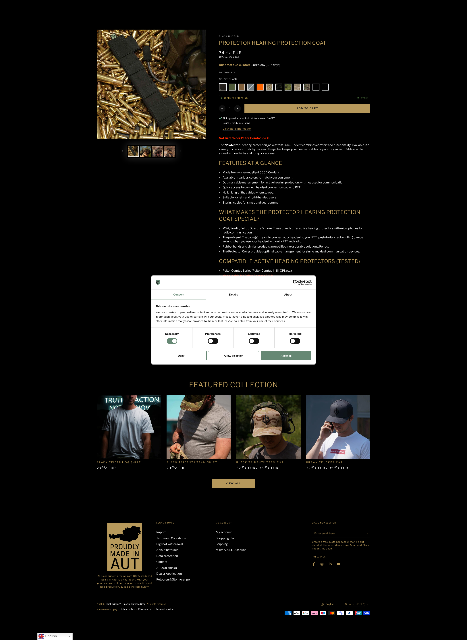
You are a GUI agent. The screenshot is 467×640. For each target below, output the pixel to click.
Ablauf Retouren (167, 550)
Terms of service (164, 609)
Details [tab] (233, 294)
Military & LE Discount (231, 550)
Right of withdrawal (169, 544)
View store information (237, 128)
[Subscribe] (368, 533)
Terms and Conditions (171, 538)
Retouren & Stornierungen (173, 579)
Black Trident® (229, 36)
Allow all (286, 355)
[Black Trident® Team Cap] (268, 427)
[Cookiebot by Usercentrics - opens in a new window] (296, 282)
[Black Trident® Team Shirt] (199, 427)
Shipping (222, 544)
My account (224, 532)
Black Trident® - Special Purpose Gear (126, 604)
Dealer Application (169, 573)
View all (233, 483)
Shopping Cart (225, 538)
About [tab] (288, 294)
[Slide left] (123, 151)
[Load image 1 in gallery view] (133, 151)
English (50, 636)
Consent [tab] (178, 294)
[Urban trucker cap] (338, 427)
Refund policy (128, 609)
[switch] (213, 341)
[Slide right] (180, 151)
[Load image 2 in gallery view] (145, 151)
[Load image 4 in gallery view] (169, 151)
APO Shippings (166, 568)
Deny (181, 355)
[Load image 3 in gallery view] (157, 151)
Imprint (161, 532)
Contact (161, 562)
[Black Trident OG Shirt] (129, 427)
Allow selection (233, 355)
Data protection (167, 556)
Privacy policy (145, 609)
